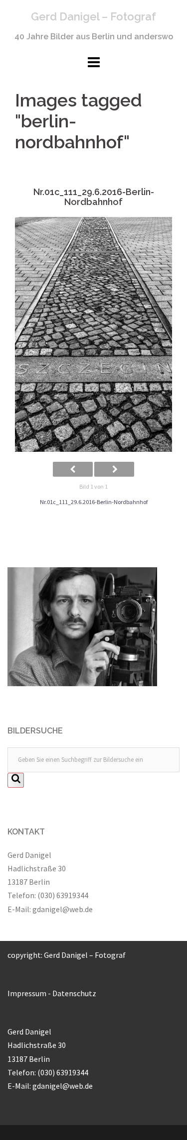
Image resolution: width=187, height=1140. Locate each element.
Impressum (26, 993)
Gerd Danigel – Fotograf (93, 16)
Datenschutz (74, 993)
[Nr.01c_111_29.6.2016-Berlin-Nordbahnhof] (93, 334)
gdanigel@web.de (62, 909)
